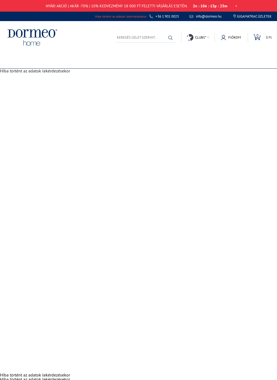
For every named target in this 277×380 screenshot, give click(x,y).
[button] (170, 38)
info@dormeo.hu (209, 16)
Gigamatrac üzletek (254, 16)
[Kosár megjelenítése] (260, 37)
